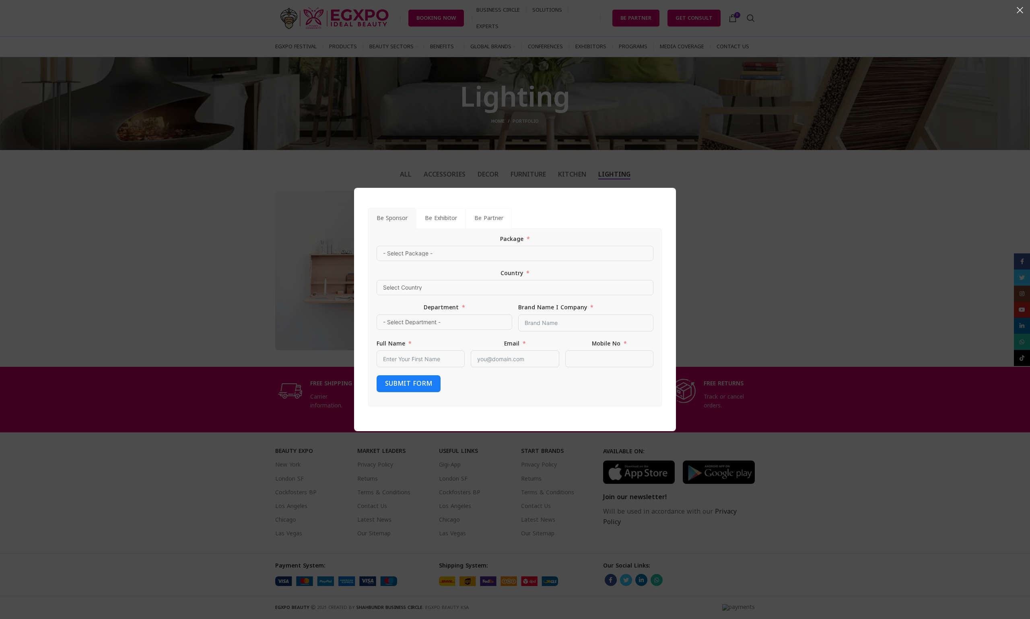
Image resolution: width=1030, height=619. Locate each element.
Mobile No (606, 343)
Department (441, 307)
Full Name (391, 343)
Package (511, 239)
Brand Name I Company (552, 307)
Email (511, 343)
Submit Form (408, 383)
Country (512, 273)
